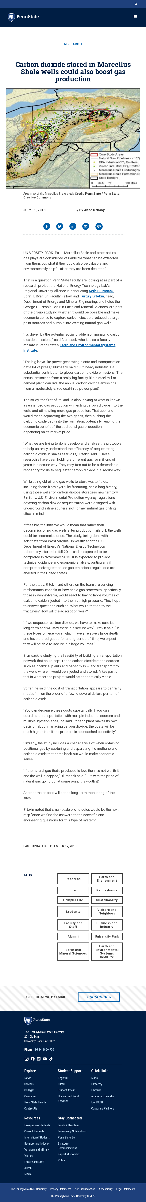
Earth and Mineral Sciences (73, 951)
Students (73, 912)
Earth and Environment (107, 878)
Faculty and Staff (73, 925)
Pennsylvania (106, 890)
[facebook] (46, 227)
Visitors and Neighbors (106, 911)
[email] (85, 227)
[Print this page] (99, 226)
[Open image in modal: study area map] (73, 138)
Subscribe (97, 997)
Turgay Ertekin (92, 296)
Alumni (73, 936)
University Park (107, 936)
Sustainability (107, 900)
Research (73, 44)
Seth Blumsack (101, 291)
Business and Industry (106, 925)
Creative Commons (37, 197)
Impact (73, 890)
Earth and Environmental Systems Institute (107, 951)
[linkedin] (72, 227)
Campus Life (73, 900)
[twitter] (59, 227)
